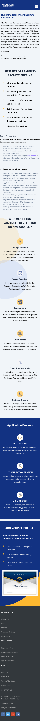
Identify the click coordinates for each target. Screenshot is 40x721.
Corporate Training (8, 632)
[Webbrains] (8, 4)
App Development (7, 661)
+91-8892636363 (7, 703)
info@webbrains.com (8, 708)
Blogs (3, 623)
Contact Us (5, 677)
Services (4, 628)
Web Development (8, 656)
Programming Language (9, 652)
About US (4, 672)
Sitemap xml (5, 636)
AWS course (31, 156)
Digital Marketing (7, 648)
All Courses (5, 619)
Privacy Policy (6, 685)
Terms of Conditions (8, 681)
